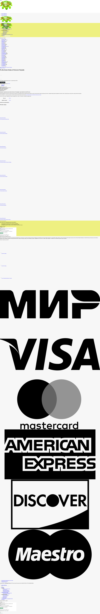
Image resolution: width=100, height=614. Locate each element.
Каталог (3, 23)
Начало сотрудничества (6, 24)
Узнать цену (2, 82)
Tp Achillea (3, 56)
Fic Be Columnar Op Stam (3, 133)
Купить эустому (5, 31)
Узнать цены (5, 25)
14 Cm (10, 100)
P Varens (3, 55)
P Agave (3, 40)
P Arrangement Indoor (5, 46)
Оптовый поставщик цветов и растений (7, 580)
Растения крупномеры (6, 29)
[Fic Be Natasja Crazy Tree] (3, 75)
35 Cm (10, 98)
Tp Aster (3, 59)
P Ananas (3, 43)
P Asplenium (3, 48)
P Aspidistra (3, 47)
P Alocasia (3, 42)
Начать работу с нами (5, 581)
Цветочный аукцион (6, 590)
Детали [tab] (3, 85)
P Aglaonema (3, 41)
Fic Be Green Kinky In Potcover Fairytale (5, 162)
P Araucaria (3, 45)
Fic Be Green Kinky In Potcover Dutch (5, 219)
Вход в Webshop (4, 13)
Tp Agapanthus (4, 57)
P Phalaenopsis (4, 52)
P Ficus (9, 83)
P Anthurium (3, 44)
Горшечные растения (5, 28)
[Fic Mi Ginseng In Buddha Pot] (3, 79)
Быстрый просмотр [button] (3, 132)
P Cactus (3, 50)
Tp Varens (3, 65)
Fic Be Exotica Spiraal (3, 205)
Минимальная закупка (6, 26)
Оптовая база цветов (6, 27)
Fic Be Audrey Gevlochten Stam (4, 119)
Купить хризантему (6, 595)
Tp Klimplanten (4, 62)
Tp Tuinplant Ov (4, 64)
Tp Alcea (3, 58)
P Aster (3, 49)
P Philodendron (4, 53)
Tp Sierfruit (3, 63)
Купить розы (5, 32)
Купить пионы (5, 597)
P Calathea (3, 51)
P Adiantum (3, 39)
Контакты (3, 35)
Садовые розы (4, 33)
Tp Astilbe (3, 60)
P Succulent (3, 54)
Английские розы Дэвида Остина (8, 34)
